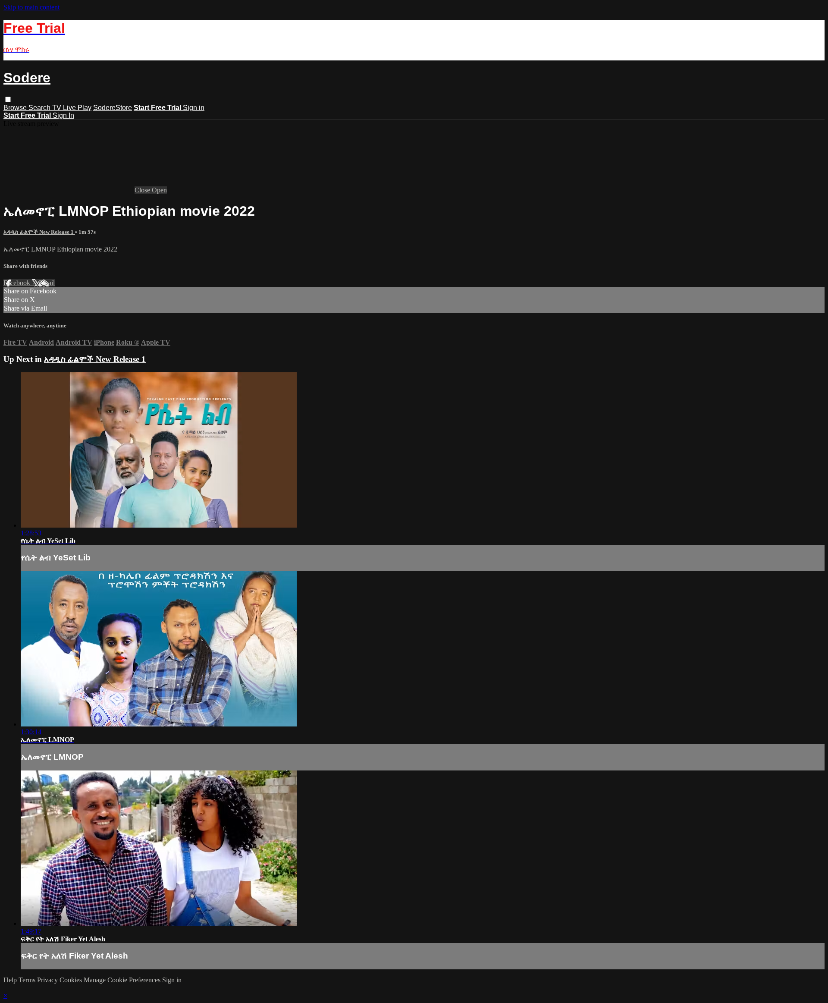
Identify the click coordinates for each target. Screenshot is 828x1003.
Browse (15, 107)
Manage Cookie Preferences (123, 980)
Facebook (17, 282)
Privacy (48, 980)
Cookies (72, 980)
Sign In (63, 115)
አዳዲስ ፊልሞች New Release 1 (39, 232)
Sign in (193, 107)
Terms (28, 980)
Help (11, 980)
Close (143, 190)
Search (40, 107)
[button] (8, 99)
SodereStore (112, 107)
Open (159, 190)
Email (47, 282)
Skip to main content (31, 7)
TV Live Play (71, 107)
